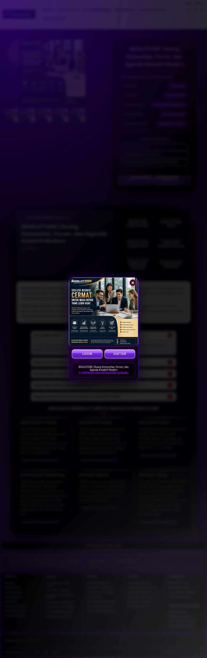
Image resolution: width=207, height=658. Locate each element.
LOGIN (87, 354)
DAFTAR (120, 354)
